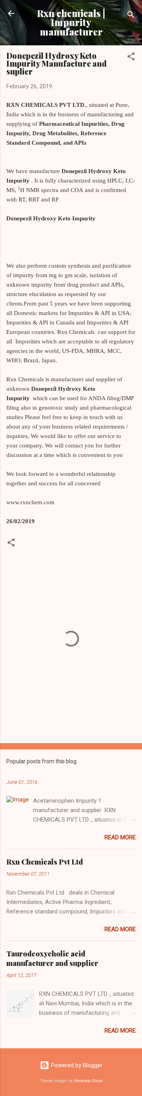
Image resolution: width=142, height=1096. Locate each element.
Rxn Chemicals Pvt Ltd (44, 862)
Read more (120, 837)
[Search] (131, 16)
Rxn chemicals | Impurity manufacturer (71, 22)
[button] (131, 58)
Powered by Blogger (76, 1065)
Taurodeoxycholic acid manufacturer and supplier (52, 958)
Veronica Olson (88, 1080)
